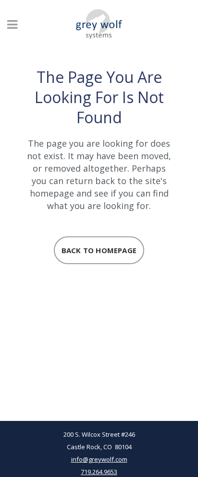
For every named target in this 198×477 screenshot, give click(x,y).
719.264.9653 (99, 471)
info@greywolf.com (99, 459)
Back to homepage (99, 250)
